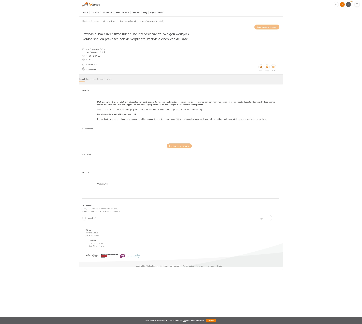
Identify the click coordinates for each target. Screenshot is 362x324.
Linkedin (211, 266)
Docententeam (122, 12)
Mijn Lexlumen (156, 12)
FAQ (145, 12)
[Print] (267, 66)
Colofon (199, 266)
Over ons (136, 12)
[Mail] (260, 66)
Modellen (107, 12)
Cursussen (95, 12)
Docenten (101, 79)
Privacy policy (188, 266)
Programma (90, 79)
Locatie (109, 79)
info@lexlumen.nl (96, 246)
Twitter (220, 266)
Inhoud (82, 79)
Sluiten (211, 320)
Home (85, 12)
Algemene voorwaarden (170, 266)
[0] (348, 4)
